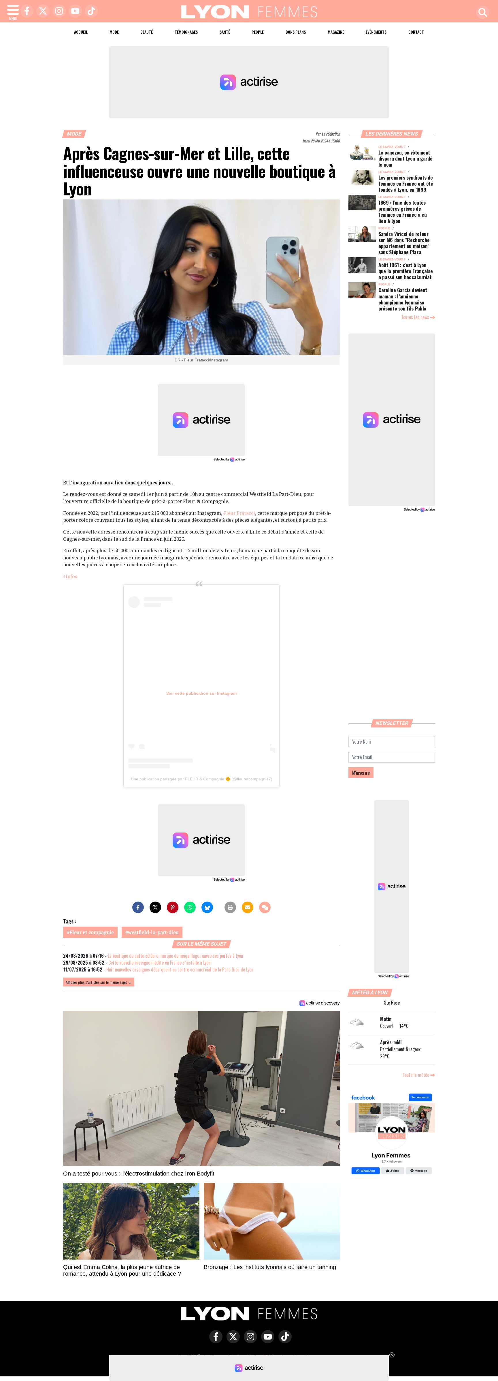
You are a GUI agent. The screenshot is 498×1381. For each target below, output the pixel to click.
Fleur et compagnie (91, 932)
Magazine (336, 32)
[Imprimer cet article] (230, 907)
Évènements (376, 32)
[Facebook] (25, 11)
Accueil (81, 32)
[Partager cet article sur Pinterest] (172, 907)
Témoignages (186, 32)
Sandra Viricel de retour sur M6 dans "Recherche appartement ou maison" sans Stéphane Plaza (403, 243)
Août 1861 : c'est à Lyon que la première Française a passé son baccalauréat (405, 271)
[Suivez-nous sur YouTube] (266, 1340)
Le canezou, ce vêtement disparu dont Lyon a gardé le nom (405, 158)
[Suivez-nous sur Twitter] (232, 1340)
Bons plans (296, 32)
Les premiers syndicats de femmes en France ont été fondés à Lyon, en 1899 (405, 183)
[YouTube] (74, 11)
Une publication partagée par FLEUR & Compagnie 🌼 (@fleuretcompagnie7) (201, 779)
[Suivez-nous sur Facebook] (391, 1134)
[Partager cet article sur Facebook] (138, 907)
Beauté (146, 32)
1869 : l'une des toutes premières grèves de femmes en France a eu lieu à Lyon (402, 211)
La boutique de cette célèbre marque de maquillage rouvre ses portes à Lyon (175, 955)
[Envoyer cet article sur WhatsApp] (190, 907)
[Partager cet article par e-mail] (247, 907)
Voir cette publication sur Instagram (201, 693)
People (258, 32)
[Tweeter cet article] (155, 907)
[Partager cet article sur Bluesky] (207, 907)
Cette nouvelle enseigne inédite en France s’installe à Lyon (159, 962)
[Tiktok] (90, 11)
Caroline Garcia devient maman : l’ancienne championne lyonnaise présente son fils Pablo (402, 299)
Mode (114, 32)
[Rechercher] (481, 13)
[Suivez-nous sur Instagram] (249, 1340)
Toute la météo (416, 1074)
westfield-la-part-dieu (153, 932)
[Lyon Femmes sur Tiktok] (284, 1340)
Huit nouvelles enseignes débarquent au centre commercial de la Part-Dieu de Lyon (179, 969)
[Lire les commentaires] (265, 907)
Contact (416, 32)
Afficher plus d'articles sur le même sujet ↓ (99, 982)
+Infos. (70, 576)
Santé (225, 32)
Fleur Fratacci (239, 513)
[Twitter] (41, 11)
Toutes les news (415, 317)
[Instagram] (58, 11)
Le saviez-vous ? (391, 147)
